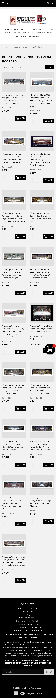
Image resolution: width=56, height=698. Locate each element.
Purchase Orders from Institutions (28, 627)
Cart (52, 3)
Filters (49, 67)
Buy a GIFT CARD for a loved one (28, 630)
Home (4, 47)
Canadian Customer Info (28, 624)
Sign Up (49, 672)
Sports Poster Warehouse (30, 688)
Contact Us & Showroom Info (28, 608)
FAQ (28, 615)
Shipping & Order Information (28, 621)
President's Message (28, 618)
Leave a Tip (28, 611)
